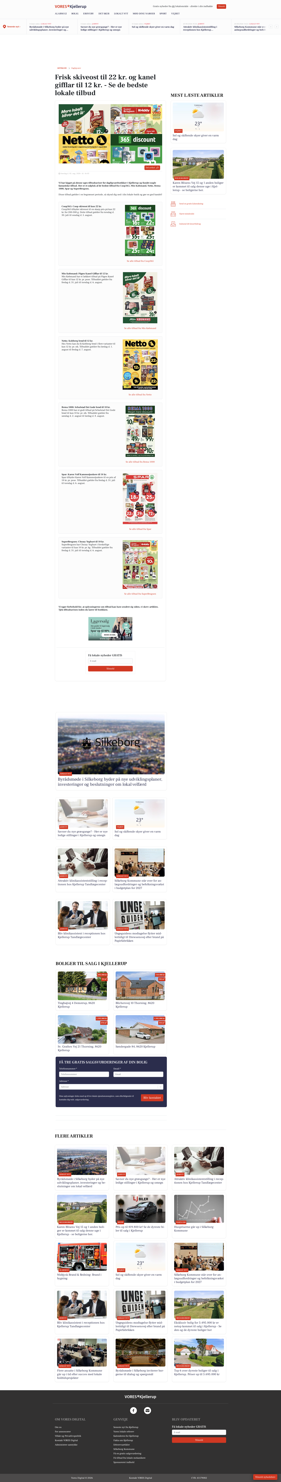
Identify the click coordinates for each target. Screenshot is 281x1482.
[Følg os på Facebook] (133, 1410)
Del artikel (150, 167)
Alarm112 (61, 13)
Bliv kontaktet (152, 1098)
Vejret (175, 13)
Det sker (103, 13)
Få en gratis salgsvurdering (127, 1453)
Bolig (74, 13)
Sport (163, 13)
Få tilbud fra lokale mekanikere (129, 1457)
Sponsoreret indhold (123, 1462)
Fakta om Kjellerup (123, 1440)
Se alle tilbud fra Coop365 (140, 261)
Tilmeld (221, 6)
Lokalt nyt (121, 13)
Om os (58, 1427)
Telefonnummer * (68, 1068)
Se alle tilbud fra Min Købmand (140, 328)
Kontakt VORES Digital (66, 1440)
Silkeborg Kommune (123, 1449)
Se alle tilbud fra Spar (140, 529)
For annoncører (63, 1431)
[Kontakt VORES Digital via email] (147, 1410)
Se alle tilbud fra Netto (140, 394)
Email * (117, 1068)
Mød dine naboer (144, 13)
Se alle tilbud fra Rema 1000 (140, 461)
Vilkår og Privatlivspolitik (68, 1435)
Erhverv (88, 13)
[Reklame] (110, 628)
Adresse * (64, 1081)
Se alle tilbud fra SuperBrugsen (140, 593)
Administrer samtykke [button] (66, 1444)
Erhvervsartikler (121, 1444)
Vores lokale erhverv (123, 1431)
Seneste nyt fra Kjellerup (125, 1427)
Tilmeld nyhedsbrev (265, 1477)
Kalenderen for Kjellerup (126, 1435)
